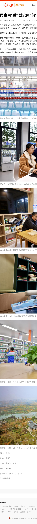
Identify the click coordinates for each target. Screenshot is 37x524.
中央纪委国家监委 (6, 506)
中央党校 (26, 509)
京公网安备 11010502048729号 (21, 518)
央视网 (22, 512)
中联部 (23, 506)
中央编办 (3, 509)
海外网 (16, 512)
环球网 (9, 512)
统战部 (16, 506)
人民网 (2, 512)
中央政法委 (31, 506)
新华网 (29, 512)
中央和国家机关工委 (14, 509)
